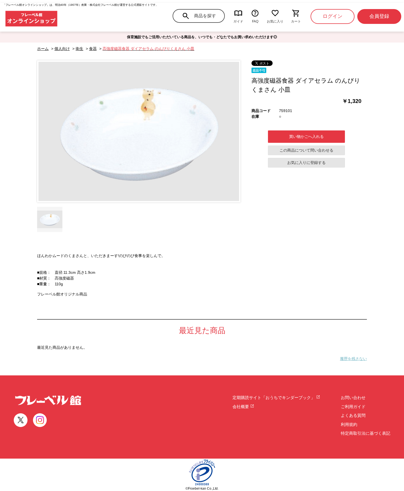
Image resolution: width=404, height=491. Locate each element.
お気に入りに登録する (306, 162)
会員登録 (379, 16)
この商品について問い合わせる (306, 150)
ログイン (332, 16)
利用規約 (349, 424)
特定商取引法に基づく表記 (365, 433)
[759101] (49, 219)
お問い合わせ (353, 397)
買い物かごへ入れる (306, 136)
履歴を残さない (353, 358)
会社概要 (241, 406)
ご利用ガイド (353, 406)
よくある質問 (353, 415)
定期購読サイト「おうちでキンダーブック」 (274, 397)
